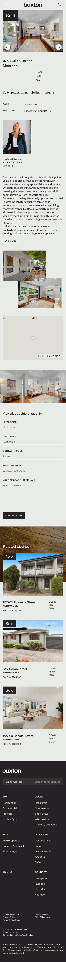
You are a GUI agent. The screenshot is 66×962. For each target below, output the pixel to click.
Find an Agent (10, 819)
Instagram (41, 878)
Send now (11, 515)
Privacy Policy (9, 917)
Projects (7, 813)
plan (53, 958)
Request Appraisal (13, 846)
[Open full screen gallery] (33, 31)
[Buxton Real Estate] (33, 770)
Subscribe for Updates (47, 781)
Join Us (7, 872)
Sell (6, 834)
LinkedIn (40, 889)
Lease (39, 796)
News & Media (43, 851)
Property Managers (46, 824)
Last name (9, 436)
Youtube (40, 894)
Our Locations (43, 840)
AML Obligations (42, 917)
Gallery (32, 958)
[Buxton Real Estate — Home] (33, 5)
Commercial (10, 808)
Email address (12, 465)
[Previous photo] (7, 47)
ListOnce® (18, 935)
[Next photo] (59, 47)
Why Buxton (42, 819)
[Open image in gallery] (40, 293)
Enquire (11, 958)
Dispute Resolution (11, 914)
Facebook (40, 883)
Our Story (42, 834)
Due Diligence (41, 914)
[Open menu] (6, 4)
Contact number (13, 450)
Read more (9, 240)
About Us (40, 856)
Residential (9, 802)
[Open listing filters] (59, 4)
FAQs (38, 862)
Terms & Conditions (11, 920)
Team (38, 846)
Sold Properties (11, 840)
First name (10, 421)
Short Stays (41, 813)
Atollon (30, 935)
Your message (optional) (19, 480)
